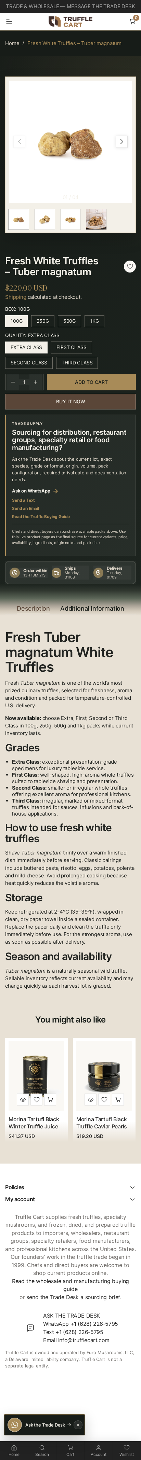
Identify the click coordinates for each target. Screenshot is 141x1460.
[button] (132, 21)
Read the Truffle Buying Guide (41, 516)
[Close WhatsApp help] (78, 1424)
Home (12, 43)
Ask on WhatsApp (35, 491)
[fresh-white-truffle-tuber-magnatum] (130, 267)
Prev (19, 142)
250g (45, 322)
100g (19, 322)
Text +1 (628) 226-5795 (73, 1332)
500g (72, 322)
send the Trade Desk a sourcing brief (73, 1297)
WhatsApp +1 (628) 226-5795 (80, 1323)
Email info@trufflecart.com (76, 1340)
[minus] (13, 382)
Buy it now (70, 401)
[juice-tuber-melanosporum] (36, 1100)
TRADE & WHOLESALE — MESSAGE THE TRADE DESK (70, 6)
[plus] (35, 382)
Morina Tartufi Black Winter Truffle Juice (34, 1122)
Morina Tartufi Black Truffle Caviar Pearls (101, 1122)
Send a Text (23, 500)
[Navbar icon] (9, 21)
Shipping (15, 297)
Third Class (80, 364)
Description (33, 608)
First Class (74, 348)
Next (122, 142)
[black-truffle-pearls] (104, 1100)
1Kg (97, 322)
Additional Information (92, 608)
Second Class (32, 364)
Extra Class (29, 348)
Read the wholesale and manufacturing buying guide (70, 1285)
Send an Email (25, 508)
